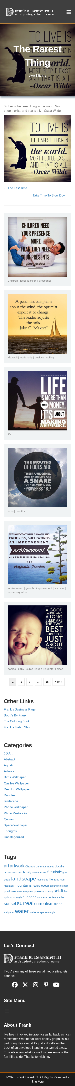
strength (17, 897)
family (27, 872)
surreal (25, 903)
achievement (15, 588)
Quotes (9, 819)
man (62, 879)
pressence (45, 280)
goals (7, 879)
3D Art (8, 753)
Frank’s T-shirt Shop (17, 727)
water (22, 911)
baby (21, 668)
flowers (35, 872)
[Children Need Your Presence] (37, 246)
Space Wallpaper (15, 825)
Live (32, 75)
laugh (38, 668)
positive (39, 357)
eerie (14, 872)
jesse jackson (28, 280)
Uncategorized (14, 837)
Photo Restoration (16, 813)
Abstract (9, 759)
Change (30, 866)
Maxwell (13, 357)
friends (43, 872)
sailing (50, 357)
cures (29, 668)
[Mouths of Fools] (37, 477)
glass (65, 872)
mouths (20, 511)
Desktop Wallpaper (17, 789)
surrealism (43, 903)
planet (30, 891)
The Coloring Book (17, 721)
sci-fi (58, 891)
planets (39, 891)
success (59, 588)
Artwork (9, 771)
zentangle (50, 912)
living (42, 75)
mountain (9, 886)
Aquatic (9, 765)
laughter (49, 668)
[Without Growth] (37, 554)
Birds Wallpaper (15, 777)
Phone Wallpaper (16, 807)
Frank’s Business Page (20, 709)
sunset (10, 903)
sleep (60, 668)
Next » (58, 681)
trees (58, 904)
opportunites (56, 886)
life (9, 434)
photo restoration (15, 891)
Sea (66, 891)
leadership (26, 357)
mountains (23, 885)
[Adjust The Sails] (37, 323)
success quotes (17, 592)
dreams (8, 872)
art (6, 865)
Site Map (38, 1081)
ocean (45, 885)
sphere (8, 897)
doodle (59, 866)
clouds (50, 866)
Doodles (9, 795)
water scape (36, 912)
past (65, 886)
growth (30, 588)
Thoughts (10, 831)
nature (36, 885)
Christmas (41, 866)
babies (12, 668)
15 (47, 681)
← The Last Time (15, 188)
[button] (15, 985)
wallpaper (9, 912)
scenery (49, 891)
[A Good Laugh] (37, 635)
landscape (11, 801)
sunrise (60, 897)
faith (20, 872)
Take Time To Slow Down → (52, 195)
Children (13, 280)
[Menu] (68, 12)
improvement (44, 588)
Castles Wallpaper (16, 783)
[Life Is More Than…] (37, 400)
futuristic (54, 872)
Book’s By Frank (15, 715)
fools (10, 511)
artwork (17, 865)
